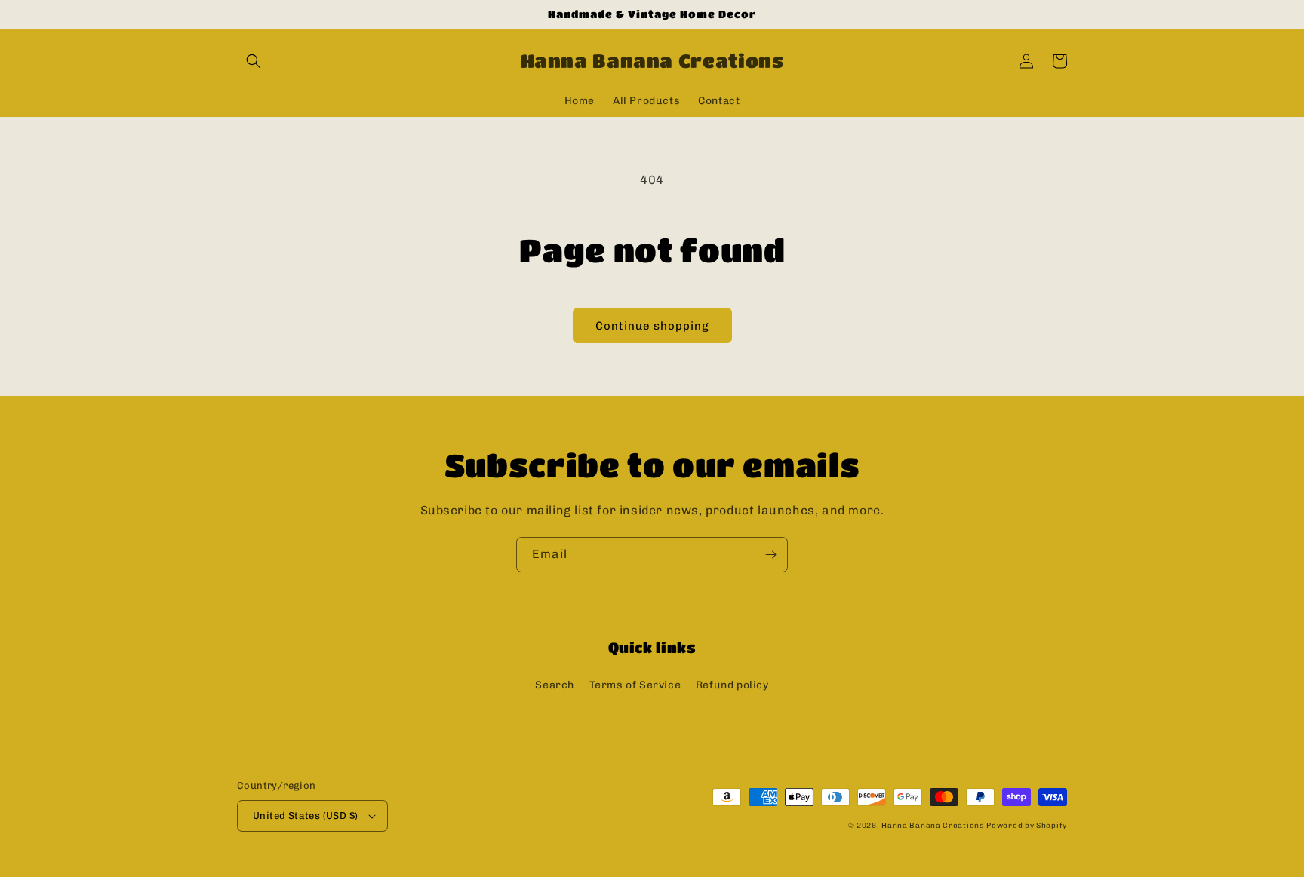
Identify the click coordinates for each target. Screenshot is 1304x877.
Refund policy (732, 685)
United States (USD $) (305, 815)
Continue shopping (652, 326)
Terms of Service (635, 685)
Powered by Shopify (1026, 825)
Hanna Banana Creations (932, 825)
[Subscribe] (770, 554)
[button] (253, 61)
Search (554, 685)
